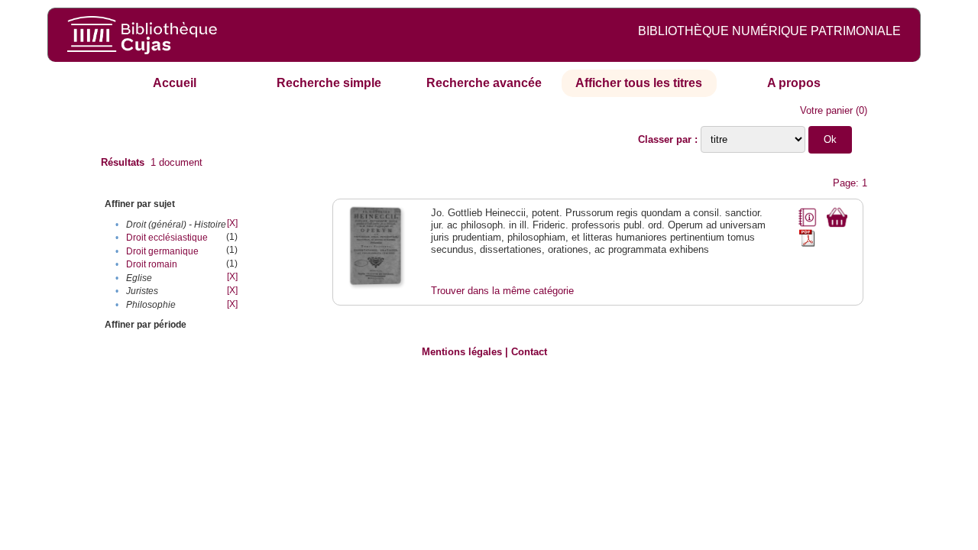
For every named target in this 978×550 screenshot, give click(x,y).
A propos (794, 82)
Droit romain (151, 264)
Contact (529, 352)
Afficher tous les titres (638, 82)
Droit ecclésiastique (167, 237)
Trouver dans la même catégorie (502, 290)
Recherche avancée (484, 82)
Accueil (174, 82)
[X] (232, 223)
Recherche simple (329, 82)
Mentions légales (462, 352)
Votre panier (826, 110)
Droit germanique (162, 251)
